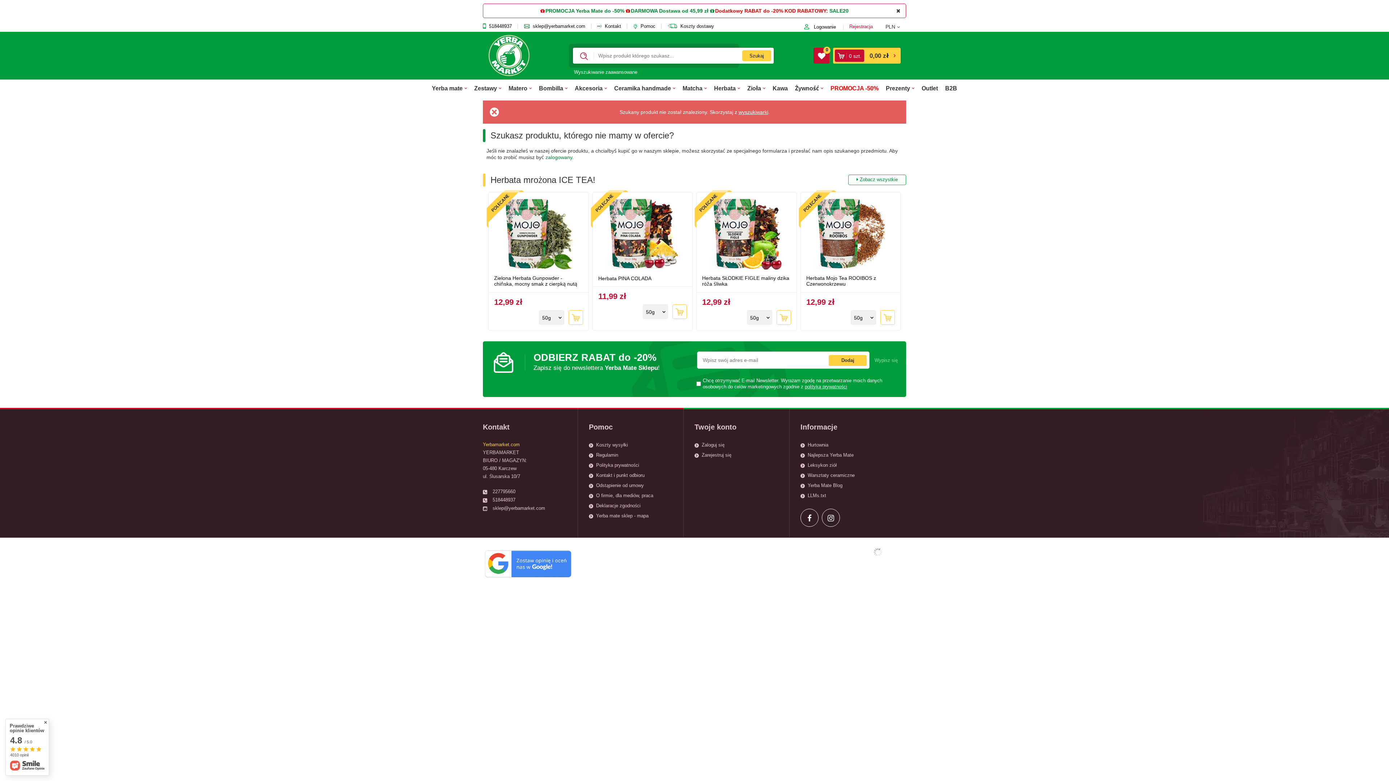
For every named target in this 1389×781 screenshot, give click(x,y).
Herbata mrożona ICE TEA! (694, 180)
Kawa (780, 88)
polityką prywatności (826, 386)
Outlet (930, 88)
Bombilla (551, 88)
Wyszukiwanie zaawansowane (605, 72)
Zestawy (485, 88)
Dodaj (847, 360)
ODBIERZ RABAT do (597, 361)
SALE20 (839, 11)
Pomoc (648, 26)
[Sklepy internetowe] (878, 552)
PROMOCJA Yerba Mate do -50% (584, 11)
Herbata (725, 88)
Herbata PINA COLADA (624, 278)
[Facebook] (809, 518)
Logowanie (824, 27)
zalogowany (558, 157)
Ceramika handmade (642, 88)
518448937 (500, 26)
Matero (518, 88)
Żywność (807, 88)
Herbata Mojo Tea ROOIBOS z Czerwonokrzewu (841, 281)
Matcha (692, 88)
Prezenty (898, 88)
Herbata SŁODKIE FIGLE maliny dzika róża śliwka (745, 281)
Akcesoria (589, 88)
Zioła (754, 88)
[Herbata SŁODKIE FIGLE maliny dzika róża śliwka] (746, 235)
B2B (951, 88)
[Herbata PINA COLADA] (642, 235)
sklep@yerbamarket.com (559, 26)
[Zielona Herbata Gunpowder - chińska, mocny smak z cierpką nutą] (538, 235)
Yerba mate (447, 88)
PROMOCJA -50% (855, 88)
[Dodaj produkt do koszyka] (576, 317)
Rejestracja (861, 26)
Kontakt (613, 26)
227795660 (504, 491)
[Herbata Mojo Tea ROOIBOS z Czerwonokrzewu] (850, 235)
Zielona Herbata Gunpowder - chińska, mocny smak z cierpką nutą (535, 281)
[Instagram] (831, 518)
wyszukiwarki (753, 112)
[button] (895, 27)
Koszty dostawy (697, 26)
